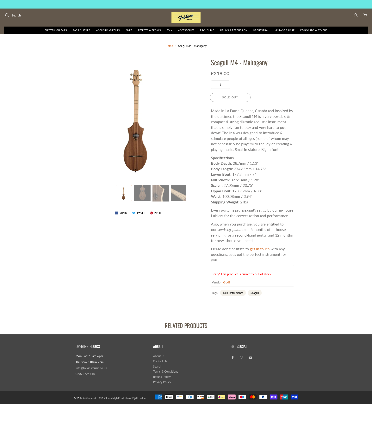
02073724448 (85, 373)
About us (158, 356)
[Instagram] (241, 357)
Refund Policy (162, 376)
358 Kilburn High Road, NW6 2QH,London (122, 398)
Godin (227, 282)
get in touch (260, 249)
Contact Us (160, 361)
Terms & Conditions (165, 371)
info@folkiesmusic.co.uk (91, 368)
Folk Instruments (233, 292)
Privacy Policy (162, 382)
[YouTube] (250, 357)
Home (169, 45)
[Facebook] (232, 357)
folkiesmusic (90, 398)
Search (157, 366)
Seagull (255, 292)
